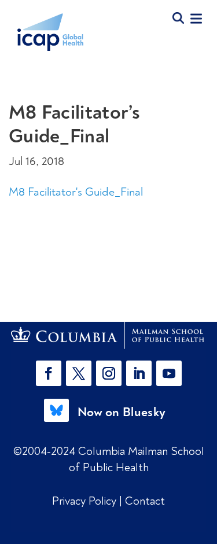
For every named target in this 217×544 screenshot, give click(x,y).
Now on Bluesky (121, 412)
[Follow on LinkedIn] (139, 373)
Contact (145, 501)
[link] (109, 335)
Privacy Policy (85, 501)
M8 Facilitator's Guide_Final (76, 192)
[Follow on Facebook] (48, 373)
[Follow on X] (78, 373)
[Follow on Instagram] (109, 373)
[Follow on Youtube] (169, 373)
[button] (51, 373)
